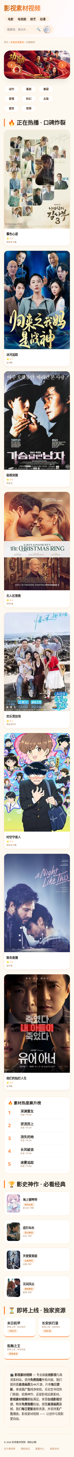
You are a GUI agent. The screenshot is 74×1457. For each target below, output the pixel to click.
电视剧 (22, 19)
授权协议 (25, 1448)
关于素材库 (9, 1448)
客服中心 (39, 1448)
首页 (6, 42)
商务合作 (54, 1448)
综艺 (33, 19)
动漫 (43, 19)
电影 (11, 19)
